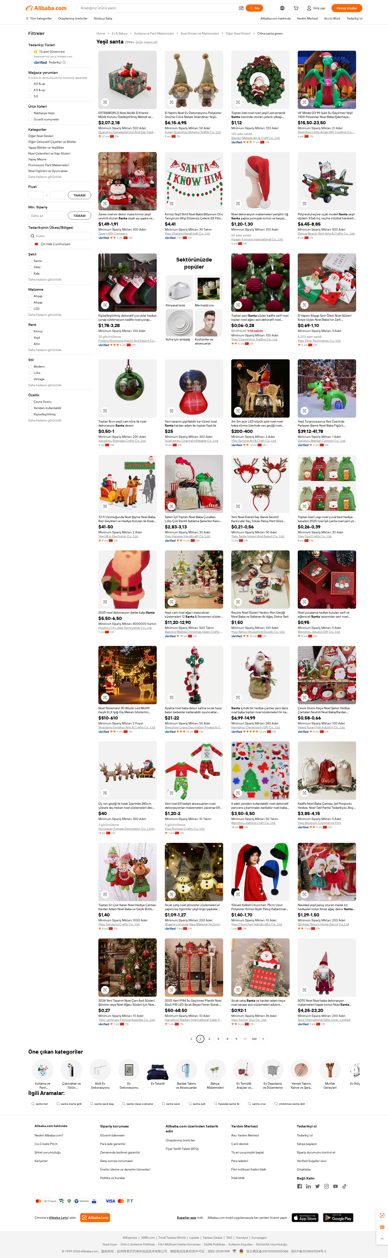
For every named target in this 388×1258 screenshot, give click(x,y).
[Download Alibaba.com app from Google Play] (338, 1217)
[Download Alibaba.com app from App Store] (305, 1217)
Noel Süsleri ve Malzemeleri (200, 33)
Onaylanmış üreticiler (180, 1140)
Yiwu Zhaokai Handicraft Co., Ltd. (187, 233)
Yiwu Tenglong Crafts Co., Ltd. (119, 924)
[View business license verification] (234, 1251)
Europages (259, 1237)
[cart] (296, 9)
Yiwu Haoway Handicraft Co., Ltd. (187, 536)
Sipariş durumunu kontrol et (316, 1152)
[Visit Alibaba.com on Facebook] (299, 1186)
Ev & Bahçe (120, 33)
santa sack (173, 1103)
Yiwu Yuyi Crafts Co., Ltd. (315, 536)
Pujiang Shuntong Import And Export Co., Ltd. (127, 340)
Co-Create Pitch (46, 1144)
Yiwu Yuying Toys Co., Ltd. (249, 1020)
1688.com (148, 1237)
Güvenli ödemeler (112, 1135)
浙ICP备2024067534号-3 (308, 1251)
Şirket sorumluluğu (48, 1152)
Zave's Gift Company (112, 233)
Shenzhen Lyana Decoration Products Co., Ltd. (194, 727)
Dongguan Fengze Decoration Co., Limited (127, 829)
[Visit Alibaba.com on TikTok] (344, 1186)
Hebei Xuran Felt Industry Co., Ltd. (321, 727)
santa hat (42, 1103)
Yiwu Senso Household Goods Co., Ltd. (258, 632)
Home (101, 33)
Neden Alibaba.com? (49, 1135)
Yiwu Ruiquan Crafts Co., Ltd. (185, 829)
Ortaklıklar (304, 1169)
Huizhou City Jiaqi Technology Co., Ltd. (125, 628)
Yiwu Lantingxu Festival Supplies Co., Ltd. (126, 1020)
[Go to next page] (263, 1039)
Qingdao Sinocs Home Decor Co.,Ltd (323, 924)
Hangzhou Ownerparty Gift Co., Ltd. (255, 727)
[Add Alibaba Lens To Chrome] (95, 1217)
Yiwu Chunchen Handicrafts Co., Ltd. (256, 924)
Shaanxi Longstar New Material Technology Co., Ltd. (194, 924)
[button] (241, 8)
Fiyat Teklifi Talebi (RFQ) (182, 1149)
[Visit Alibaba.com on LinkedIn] (308, 1186)
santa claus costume (140, 1103)
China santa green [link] (270, 33)
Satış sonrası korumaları (116, 1161)
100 (254, 1038)
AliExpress (130, 1237)
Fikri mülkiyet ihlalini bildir (248, 1169)
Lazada (194, 1237)
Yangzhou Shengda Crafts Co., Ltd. (122, 441)
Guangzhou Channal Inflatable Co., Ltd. (191, 441)
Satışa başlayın (307, 1144)
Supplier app (186, 1217)
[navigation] (59, 537)
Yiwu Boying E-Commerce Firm (319, 823)
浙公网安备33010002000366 (267, 1251)
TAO (229, 1237)
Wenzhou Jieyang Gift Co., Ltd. (319, 632)
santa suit (199, 1103)
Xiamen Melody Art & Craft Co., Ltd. (255, 138)
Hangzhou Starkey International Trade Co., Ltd (194, 1020)
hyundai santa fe (228, 1103)
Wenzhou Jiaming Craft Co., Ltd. (253, 823)
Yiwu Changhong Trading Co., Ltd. (254, 339)
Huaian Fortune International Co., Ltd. (257, 239)
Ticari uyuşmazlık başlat (247, 1152)
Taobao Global (212, 1237)
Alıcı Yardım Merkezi (245, 1135)
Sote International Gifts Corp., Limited (324, 1020)
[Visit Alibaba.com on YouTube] (335, 1186)
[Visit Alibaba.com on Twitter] (317, 1186)
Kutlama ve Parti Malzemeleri (154, 33)
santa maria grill (71, 1103)
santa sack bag (104, 1103)
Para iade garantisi (112, 1144)
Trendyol (242, 1237)
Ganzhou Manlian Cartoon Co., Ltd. (322, 441)
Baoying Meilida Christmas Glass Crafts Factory (194, 632)
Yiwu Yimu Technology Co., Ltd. (319, 340)
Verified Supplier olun (311, 1161)
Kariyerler (41, 1161)
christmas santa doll (292, 1103)
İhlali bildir (238, 1178)
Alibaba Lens (58, 1217)
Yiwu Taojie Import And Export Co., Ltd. (257, 536)
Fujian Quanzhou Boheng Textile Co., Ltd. (193, 132)
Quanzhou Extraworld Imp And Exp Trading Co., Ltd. (127, 132)
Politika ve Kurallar (112, 1178)
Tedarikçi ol (305, 1135)
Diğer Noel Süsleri (238, 33)
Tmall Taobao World (172, 1237)
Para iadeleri (239, 1161)
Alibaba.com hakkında (51, 1126)
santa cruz (259, 1103)
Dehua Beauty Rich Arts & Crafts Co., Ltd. (326, 233)
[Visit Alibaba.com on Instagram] (326, 1186)
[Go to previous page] (191, 1039)
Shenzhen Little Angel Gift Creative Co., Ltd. (327, 132)
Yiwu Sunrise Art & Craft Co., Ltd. (253, 441)
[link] (382, 1215)
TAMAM (79, 195)
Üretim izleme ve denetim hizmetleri (125, 1169)
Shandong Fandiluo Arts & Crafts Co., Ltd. (126, 727)
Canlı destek (240, 1144)
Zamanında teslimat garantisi (120, 1152)
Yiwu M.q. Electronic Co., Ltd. (118, 536)
